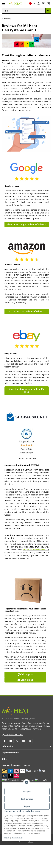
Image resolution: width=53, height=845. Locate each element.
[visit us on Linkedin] (29, 741)
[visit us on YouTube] (10, 741)
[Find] (48, 11)
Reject (27, 806)
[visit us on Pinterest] (17, 741)
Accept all (27, 791)
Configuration (27, 799)
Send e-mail (25, 679)
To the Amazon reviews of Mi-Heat (26, 311)
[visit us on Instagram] (23, 741)
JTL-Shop (31, 842)
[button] (32, 3)
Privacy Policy (17, 838)
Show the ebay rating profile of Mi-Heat (26, 390)
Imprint (6, 838)
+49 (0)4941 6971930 (13, 734)
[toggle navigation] (3, 2)
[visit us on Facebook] (4, 741)
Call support (25, 674)
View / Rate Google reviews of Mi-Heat (26, 224)
